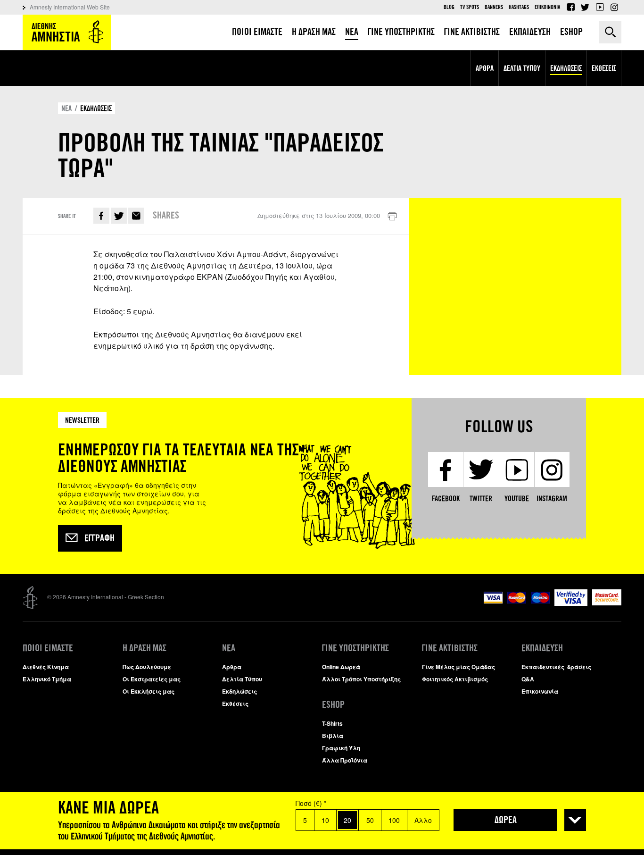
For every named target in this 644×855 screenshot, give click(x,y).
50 (370, 820)
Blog (449, 7)
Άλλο (423, 820)
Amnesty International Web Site (70, 7)
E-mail (136, 216)
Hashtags (519, 7)
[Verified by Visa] (570, 603)
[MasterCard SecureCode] (606, 603)
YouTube (600, 7)
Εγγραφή (99, 538)
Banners (494, 7)
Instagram (614, 7)
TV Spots (469, 7)
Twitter (585, 7)
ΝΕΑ (66, 108)
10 (325, 820)
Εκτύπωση (392, 216)
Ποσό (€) (311, 803)
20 (347, 820)
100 (394, 820)
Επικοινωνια (547, 7)
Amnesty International (67, 32)
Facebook (570, 7)
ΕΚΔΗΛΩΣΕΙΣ (96, 108)
